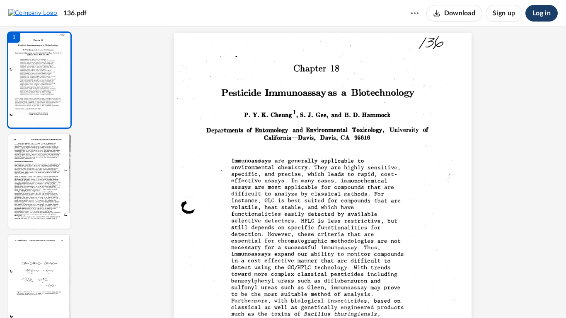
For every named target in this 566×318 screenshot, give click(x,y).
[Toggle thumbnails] (246, 297)
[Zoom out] (324, 298)
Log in (541, 13)
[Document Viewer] (322, 172)
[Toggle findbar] (261, 297)
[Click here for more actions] (414, 13)
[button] (39, 80)
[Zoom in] (352, 298)
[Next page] (306, 298)
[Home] (33, 13)
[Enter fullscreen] (399, 297)
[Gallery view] (384, 297)
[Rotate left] (368, 297)
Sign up (504, 13)
